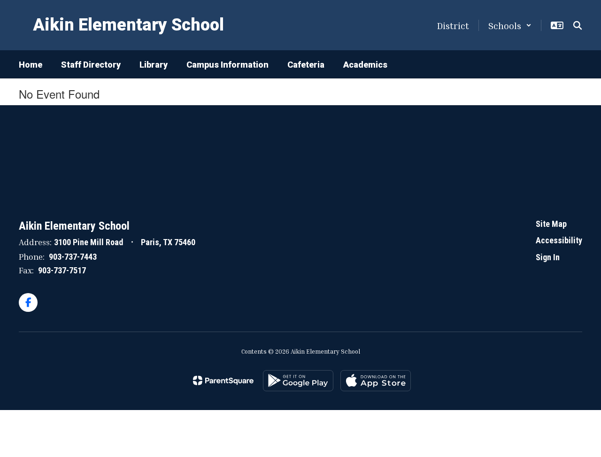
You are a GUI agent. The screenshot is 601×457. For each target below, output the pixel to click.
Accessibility (559, 240)
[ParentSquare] (223, 380)
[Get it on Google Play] (298, 380)
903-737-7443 (73, 257)
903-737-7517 (62, 270)
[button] (510, 25)
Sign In (548, 257)
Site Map (551, 224)
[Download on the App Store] (375, 380)
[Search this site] (577, 25)
